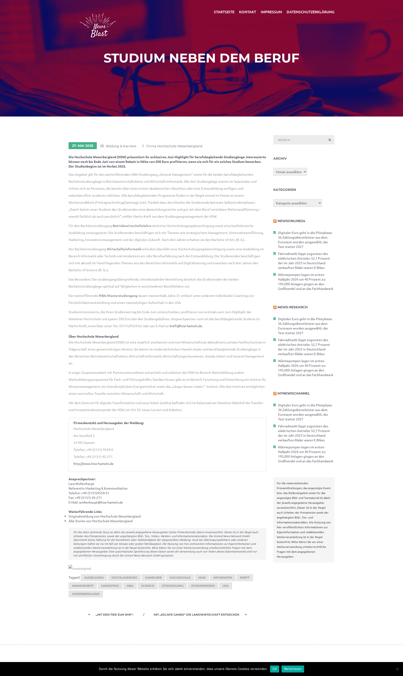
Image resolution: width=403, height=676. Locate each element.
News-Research (293, 307)
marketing (110, 585)
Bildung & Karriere (121, 146)
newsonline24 (291, 221)
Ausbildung (94, 577)
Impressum (271, 11)
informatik (222, 577)
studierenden (203, 585)
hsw (202, 577)
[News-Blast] (98, 22)
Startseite (224, 11)
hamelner (153, 577)
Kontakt (247, 11)
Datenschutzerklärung (310, 11)
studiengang (173, 585)
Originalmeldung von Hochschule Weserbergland (105, 516)
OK (274, 669)
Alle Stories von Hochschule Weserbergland (100, 521)
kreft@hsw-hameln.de (186, 326)
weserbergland (86, 594)
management (83, 585)
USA (225, 585)
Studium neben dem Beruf (201, 58)
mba (130, 585)
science (147, 585)
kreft (245, 577)
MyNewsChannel (294, 393)
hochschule (180, 577)
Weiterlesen (293, 669)
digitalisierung (124, 577)
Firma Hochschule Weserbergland (174, 146)
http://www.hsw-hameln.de (93, 463)
